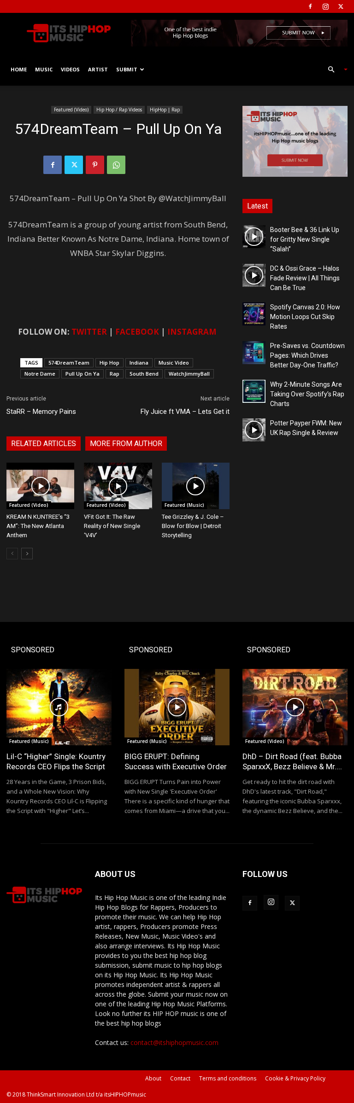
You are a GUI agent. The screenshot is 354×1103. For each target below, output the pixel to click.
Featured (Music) (184, 505)
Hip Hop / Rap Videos (119, 109)
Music (44, 69)
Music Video (174, 362)
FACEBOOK (137, 331)
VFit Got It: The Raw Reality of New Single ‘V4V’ (112, 526)
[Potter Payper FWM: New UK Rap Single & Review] (254, 429)
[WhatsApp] (116, 165)
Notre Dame (39, 373)
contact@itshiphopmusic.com (174, 1042)
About (153, 1078)
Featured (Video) (71, 109)
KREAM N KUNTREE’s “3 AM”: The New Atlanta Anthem (38, 526)
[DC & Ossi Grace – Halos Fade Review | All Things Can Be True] (254, 275)
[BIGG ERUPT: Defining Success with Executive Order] (177, 707)
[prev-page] (12, 553)
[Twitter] (341, 6)
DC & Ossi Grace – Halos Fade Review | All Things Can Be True (305, 278)
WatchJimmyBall (189, 373)
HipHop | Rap (165, 109)
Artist (98, 69)
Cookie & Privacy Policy (295, 1078)
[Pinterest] (95, 165)
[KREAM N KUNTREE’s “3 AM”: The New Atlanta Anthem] (40, 486)
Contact (180, 1078)
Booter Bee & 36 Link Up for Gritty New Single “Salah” (304, 239)
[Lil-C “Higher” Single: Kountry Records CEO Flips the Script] (59, 707)
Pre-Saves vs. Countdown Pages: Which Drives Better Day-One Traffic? (307, 355)
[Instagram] (325, 6)
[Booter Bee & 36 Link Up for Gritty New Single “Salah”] (254, 236)
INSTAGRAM (192, 331)
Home (19, 69)
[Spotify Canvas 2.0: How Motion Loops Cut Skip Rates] (254, 313)
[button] (334, 69)
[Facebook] (310, 6)
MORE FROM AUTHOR (126, 443)
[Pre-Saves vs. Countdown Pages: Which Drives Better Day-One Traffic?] (254, 352)
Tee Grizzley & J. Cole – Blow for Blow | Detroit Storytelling (193, 526)
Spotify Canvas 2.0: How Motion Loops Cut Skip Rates (305, 316)
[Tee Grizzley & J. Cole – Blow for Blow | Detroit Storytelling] (196, 486)
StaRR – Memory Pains (41, 411)
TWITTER (89, 331)
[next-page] (27, 553)
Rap (114, 373)
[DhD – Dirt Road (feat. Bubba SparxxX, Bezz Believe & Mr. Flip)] (295, 707)
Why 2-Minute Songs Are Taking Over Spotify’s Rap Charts (307, 394)
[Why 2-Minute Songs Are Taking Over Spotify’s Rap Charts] (254, 391)
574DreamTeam (68, 362)
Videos (70, 69)
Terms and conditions (227, 1078)
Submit (126, 69)
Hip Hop (109, 362)
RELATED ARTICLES (43, 443)
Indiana (139, 362)
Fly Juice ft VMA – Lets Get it (185, 411)
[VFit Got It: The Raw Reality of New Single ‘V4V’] (118, 486)
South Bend (144, 373)
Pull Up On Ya (82, 373)
